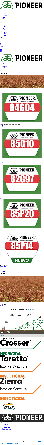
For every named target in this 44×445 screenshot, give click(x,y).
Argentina (5, 24)
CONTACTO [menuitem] (3, 19)
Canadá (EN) (1, 46)
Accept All (9, 443)
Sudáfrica (5, 34)
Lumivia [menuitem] (4, 17)
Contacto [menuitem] (2, 21)
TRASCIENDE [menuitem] (3, 68)
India (4, 27)
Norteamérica (4, 30)
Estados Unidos (5, 32)
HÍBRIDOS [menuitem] (3, 65)
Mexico (1, 22)
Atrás (2, 23)
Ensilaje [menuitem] (3, 14)
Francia (5, 29)
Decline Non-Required (14, 443)
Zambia (1, 51)
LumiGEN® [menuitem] (4, 18)
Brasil (4, 25)
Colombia (1, 39)
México (5, 26)
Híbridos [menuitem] (4, 16)
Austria (1, 43)
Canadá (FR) (5, 31)
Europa (3, 28)
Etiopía (5, 33)
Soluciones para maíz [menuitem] (5, 15)
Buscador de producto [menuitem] (4, 20)
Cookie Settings (3, 443)
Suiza (0, 44)
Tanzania (5, 35)
